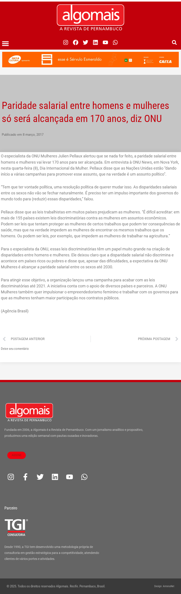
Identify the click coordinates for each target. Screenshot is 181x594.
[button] (5, 43)
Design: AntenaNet (164, 586)
